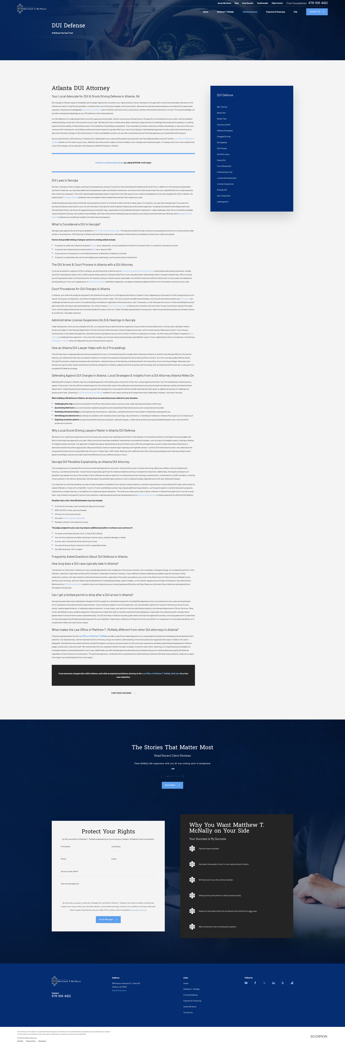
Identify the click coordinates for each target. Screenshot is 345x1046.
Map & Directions (119, 990)
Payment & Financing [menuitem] (275, 12)
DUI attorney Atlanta (73, 584)
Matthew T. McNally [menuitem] (225, 12)
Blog (237, 3)
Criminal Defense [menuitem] (250, 12)
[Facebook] (255, 983)
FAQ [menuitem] (295, 12)
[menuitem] (252, 107)
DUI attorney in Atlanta (91, 109)
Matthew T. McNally (191, 989)
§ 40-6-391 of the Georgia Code (106, 230)
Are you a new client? (69, 871)
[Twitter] (264, 983)
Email (113, 859)
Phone (63, 859)
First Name (65, 846)
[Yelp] (282, 983)
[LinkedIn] (273, 983)
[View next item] (183, 776)
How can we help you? (70, 884)
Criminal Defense (190, 995)
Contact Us (188, 1012)
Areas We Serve (224, 3)
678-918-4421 (318, 3)
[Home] (31, 8)
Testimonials (262, 3)
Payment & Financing (192, 1000)
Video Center (277, 3)
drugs (93, 245)
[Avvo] (291, 983)
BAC (94, 249)
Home (185, 983)
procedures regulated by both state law (137, 271)
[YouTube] (246, 983)
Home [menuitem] (205, 12)
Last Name (115, 846)
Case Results (247, 3)
